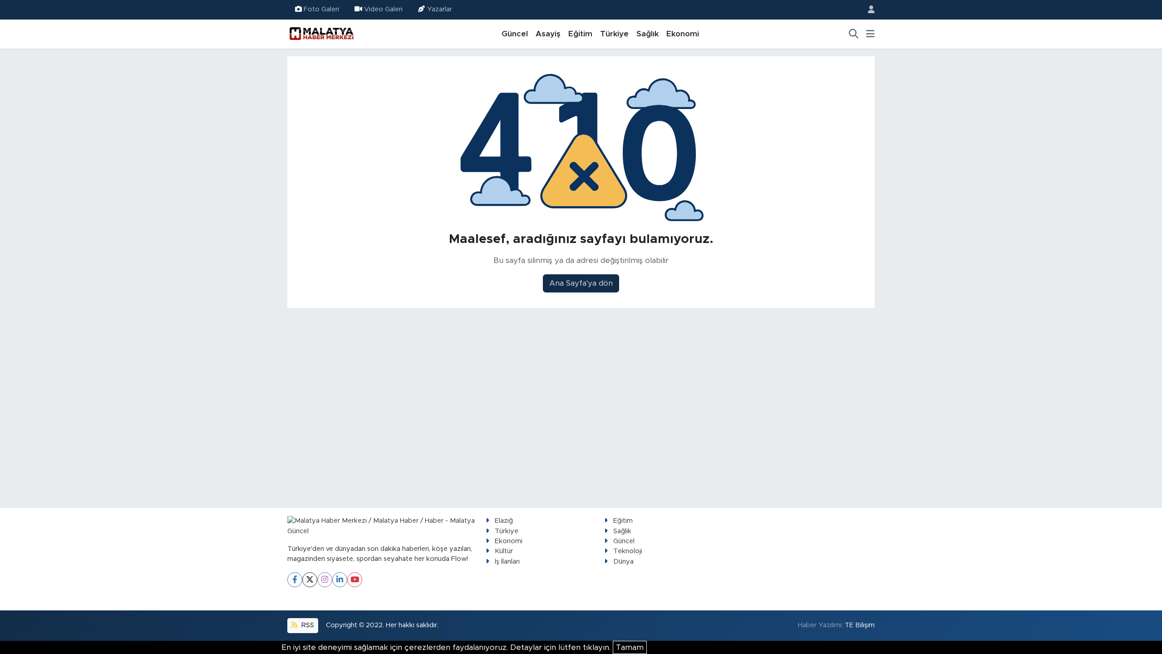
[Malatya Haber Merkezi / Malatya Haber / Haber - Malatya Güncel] (321, 33)
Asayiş (548, 34)
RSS (307, 625)
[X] (309, 579)
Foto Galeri (321, 9)
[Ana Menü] (870, 34)
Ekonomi (682, 34)
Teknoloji (627, 551)
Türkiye (614, 34)
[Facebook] (294, 579)
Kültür (504, 551)
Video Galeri (383, 9)
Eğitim (580, 34)
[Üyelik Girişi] (867, 10)
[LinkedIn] (339, 579)
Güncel (515, 34)
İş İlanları (507, 561)
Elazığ (504, 520)
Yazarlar (439, 9)
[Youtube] (354, 579)
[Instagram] (324, 579)
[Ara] (853, 34)
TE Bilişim (860, 625)
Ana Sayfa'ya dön (581, 283)
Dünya (623, 561)
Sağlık (647, 34)
